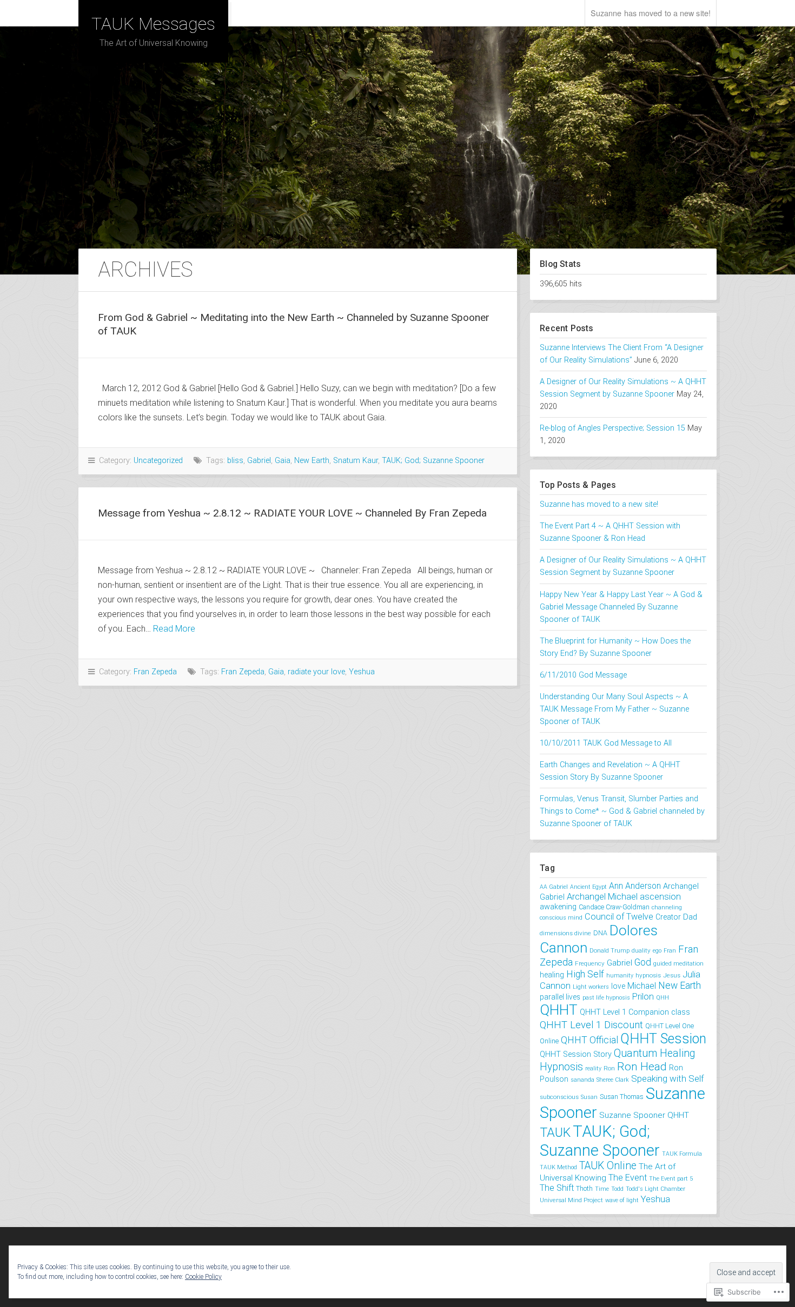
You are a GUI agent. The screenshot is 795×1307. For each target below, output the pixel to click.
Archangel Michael (602, 897)
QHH (662, 997)
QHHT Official (589, 1040)
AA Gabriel (554, 886)
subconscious (559, 1097)
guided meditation (678, 963)
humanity (619, 975)
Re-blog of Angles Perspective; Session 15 (612, 428)
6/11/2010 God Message (583, 675)
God (642, 962)
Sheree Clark (613, 1079)
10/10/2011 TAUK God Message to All (606, 743)
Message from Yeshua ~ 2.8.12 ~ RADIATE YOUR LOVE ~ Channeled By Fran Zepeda (292, 513)
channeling (667, 907)
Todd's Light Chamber (655, 1188)
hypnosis (648, 975)
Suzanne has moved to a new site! (651, 12)
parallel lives (560, 997)
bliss (235, 460)
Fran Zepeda (155, 671)
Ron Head (642, 1066)
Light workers (591, 986)
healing (552, 974)
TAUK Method (558, 1167)
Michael (641, 986)
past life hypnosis (606, 997)
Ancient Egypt (588, 886)
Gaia (282, 460)
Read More (174, 629)
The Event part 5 (671, 1178)
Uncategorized (158, 460)
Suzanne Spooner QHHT (644, 1115)
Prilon (643, 996)
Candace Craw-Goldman (614, 907)
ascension (660, 897)
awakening (558, 906)
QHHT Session (663, 1039)
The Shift (557, 1188)
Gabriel (259, 460)
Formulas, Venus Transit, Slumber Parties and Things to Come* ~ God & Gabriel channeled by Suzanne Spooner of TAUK (622, 811)
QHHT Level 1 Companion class (635, 1012)
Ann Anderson (635, 886)
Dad (690, 917)
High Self (585, 974)
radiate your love (316, 671)
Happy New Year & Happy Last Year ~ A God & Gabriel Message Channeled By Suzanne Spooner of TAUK (621, 607)
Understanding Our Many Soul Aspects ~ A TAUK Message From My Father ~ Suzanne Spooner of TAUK (614, 709)
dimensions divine (565, 933)
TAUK (555, 1132)
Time (602, 1188)
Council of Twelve (619, 916)
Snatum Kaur (355, 460)
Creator (668, 917)
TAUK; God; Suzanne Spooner (433, 460)
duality (641, 950)
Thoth (584, 1188)
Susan (589, 1097)
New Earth (311, 460)
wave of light (622, 1200)
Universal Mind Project (571, 1200)
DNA (600, 933)
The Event (627, 1177)
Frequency (590, 963)
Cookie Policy (203, 1277)
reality (593, 1068)
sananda (582, 1079)
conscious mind (561, 917)
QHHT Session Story (576, 1054)
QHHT (559, 1010)
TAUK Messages (153, 24)
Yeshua (362, 671)
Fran (670, 950)
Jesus (671, 975)
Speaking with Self (667, 1078)
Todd (617, 1188)
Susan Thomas (622, 1096)
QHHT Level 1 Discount (591, 1025)
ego (657, 950)
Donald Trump (609, 950)
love (618, 986)
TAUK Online (608, 1165)
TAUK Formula (682, 1153)
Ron (609, 1068)
